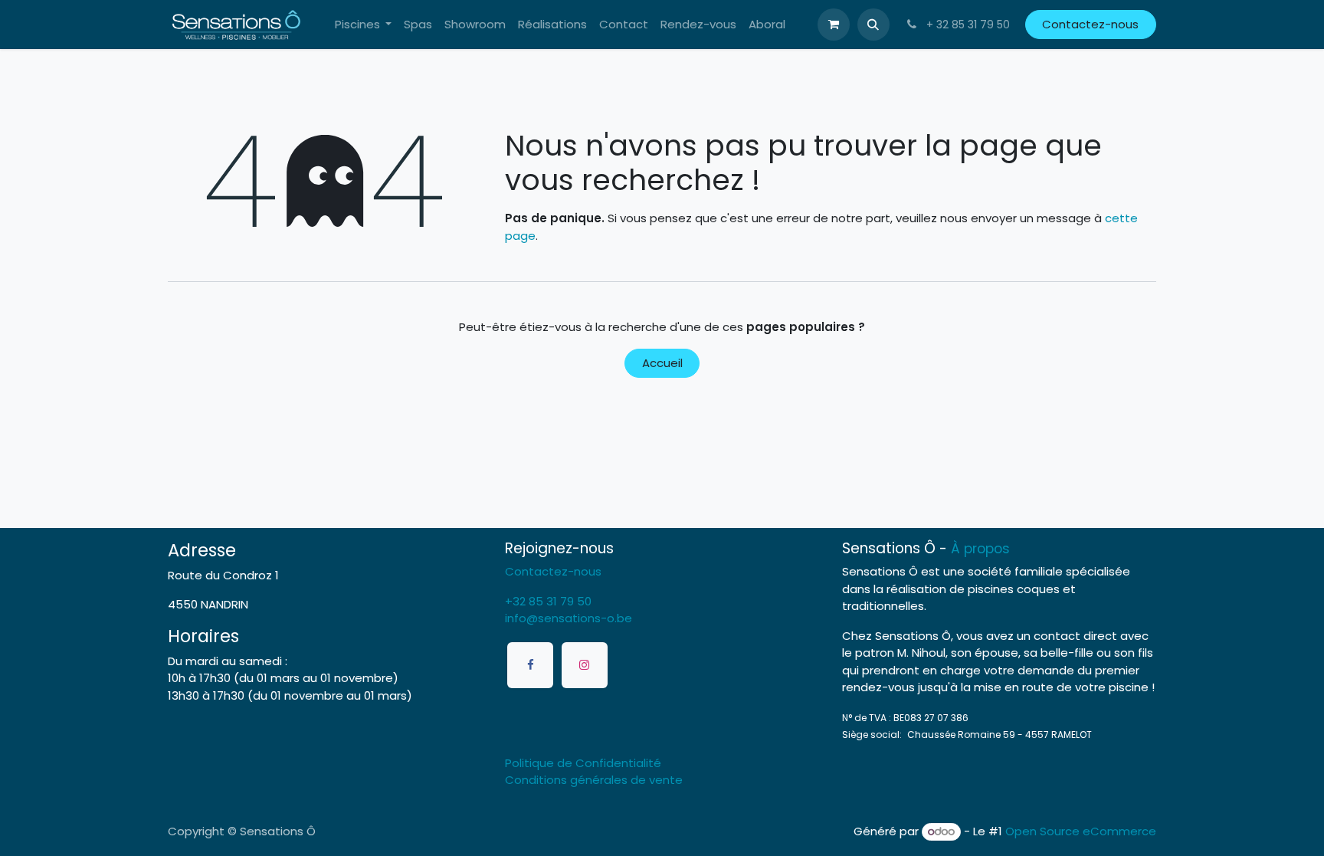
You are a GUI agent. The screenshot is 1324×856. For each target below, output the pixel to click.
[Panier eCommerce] (834, 24)
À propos (980, 549)
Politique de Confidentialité (583, 763)
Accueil (662, 363)
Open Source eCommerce (1080, 831)
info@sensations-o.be (568, 618)
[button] (873, 24)
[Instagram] (585, 665)
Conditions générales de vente (594, 780)
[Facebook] (530, 665)
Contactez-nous (1090, 24)
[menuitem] (363, 25)
